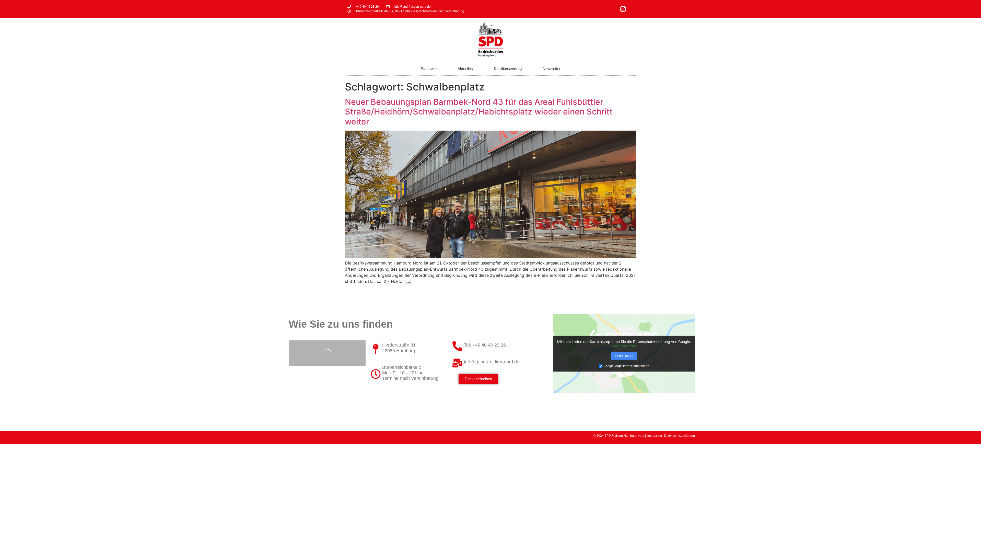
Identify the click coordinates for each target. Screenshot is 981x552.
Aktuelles (465, 68)
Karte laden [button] (624, 355)
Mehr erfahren (624, 346)
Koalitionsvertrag (508, 68)
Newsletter (551, 68)
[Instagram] (623, 9)
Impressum (654, 436)
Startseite (429, 68)
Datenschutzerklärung (679, 436)
